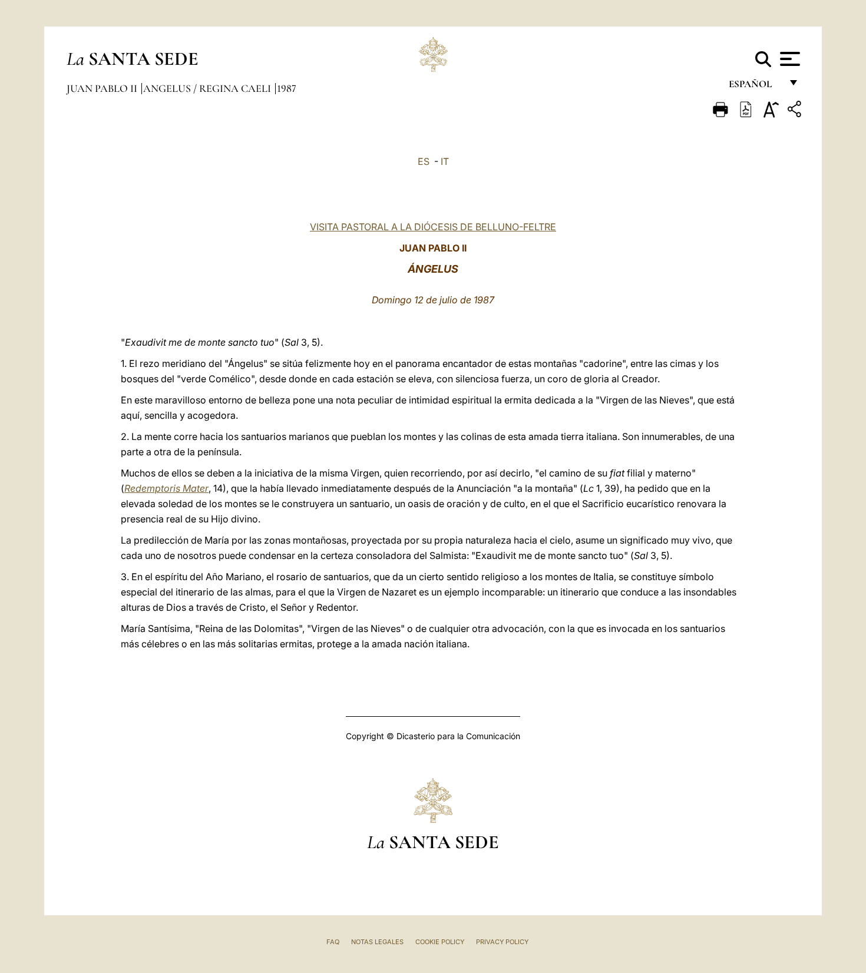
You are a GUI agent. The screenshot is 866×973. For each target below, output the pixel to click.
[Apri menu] (788, 59)
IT (445, 161)
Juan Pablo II (103, 88)
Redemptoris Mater (166, 488)
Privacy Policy (502, 942)
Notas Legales (377, 942)
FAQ (332, 942)
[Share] (796, 111)
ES (423, 161)
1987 (286, 88)
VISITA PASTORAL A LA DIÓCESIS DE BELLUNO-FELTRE (433, 227)
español (755, 87)
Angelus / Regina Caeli (208, 88)
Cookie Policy (439, 942)
